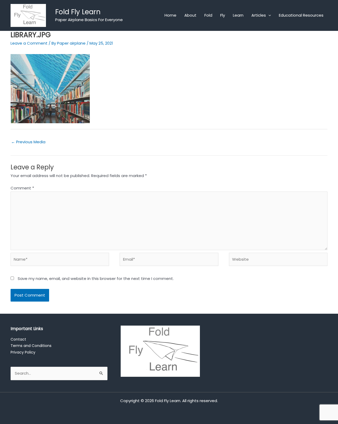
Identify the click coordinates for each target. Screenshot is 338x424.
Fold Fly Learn (78, 12)
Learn (238, 15)
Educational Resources (301, 15)
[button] (268, 15)
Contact (18, 339)
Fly (222, 15)
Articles (258, 15)
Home (170, 15)
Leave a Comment (29, 43)
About (190, 15)
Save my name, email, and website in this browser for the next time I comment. (96, 278)
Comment (22, 188)
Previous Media (28, 142)
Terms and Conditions (31, 345)
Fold (208, 15)
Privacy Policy (23, 352)
